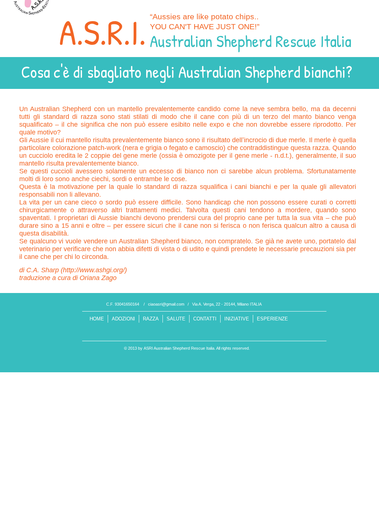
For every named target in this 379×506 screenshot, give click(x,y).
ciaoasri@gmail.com (166, 304)
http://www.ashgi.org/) (95, 270)
